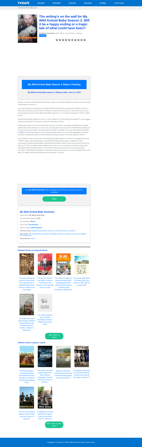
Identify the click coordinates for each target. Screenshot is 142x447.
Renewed (41, 3)
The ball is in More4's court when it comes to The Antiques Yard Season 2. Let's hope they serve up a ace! (45, 282)
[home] (23, 3)
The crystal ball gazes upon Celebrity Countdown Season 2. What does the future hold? (45, 319)
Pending (103, 3)
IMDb (22, 132)
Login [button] (116, 3)
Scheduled (57, 3)
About (72, 442)
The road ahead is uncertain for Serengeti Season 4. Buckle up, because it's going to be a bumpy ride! (53, 234)
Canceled (72, 3)
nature (33, 238)
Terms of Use (90, 442)
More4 (33, 221)
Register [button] (121, 3)
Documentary (33, 224)
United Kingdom (36, 227)
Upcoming (88, 3)
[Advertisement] (54, 60)
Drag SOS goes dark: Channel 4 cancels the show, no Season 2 (54, 231)
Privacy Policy (80, 442)
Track (54, 199)
